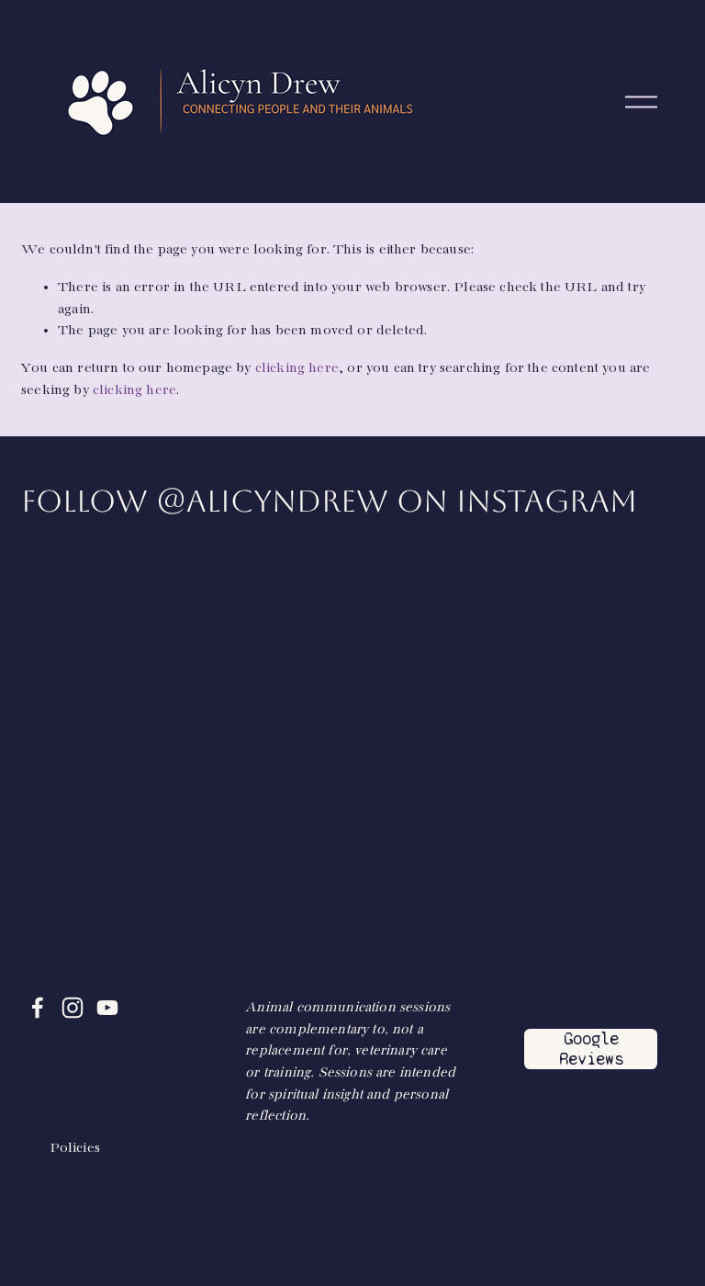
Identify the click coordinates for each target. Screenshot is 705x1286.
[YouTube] (107, 1008)
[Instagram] (73, 1008)
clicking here (297, 368)
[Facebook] (38, 1008)
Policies (75, 1148)
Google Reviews (591, 1049)
